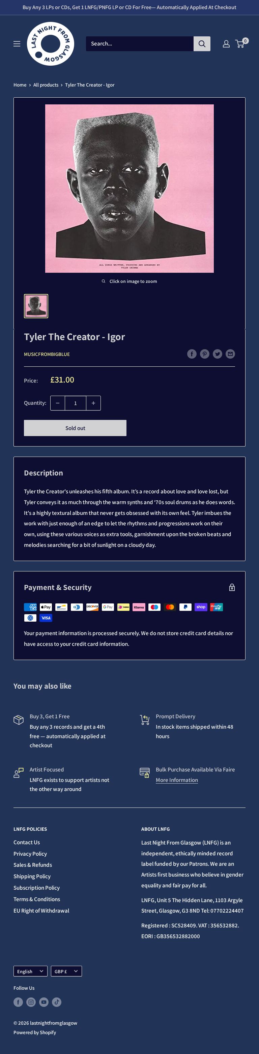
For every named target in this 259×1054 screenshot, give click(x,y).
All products (45, 84)
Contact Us (26, 842)
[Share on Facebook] (192, 353)
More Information (177, 780)
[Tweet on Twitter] (217, 353)
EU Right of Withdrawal (41, 910)
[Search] (202, 43)
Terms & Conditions (36, 899)
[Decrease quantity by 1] (58, 403)
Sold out (75, 428)
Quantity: (35, 402)
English (24, 971)
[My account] (226, 43)
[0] (240, 44)
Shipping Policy (32, 876)
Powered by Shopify (34, 1032)
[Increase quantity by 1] (93, 403)
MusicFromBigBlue (47, 354)
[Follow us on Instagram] (31, 1002)
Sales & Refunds (32, 864)
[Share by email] (230, 353)
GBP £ (61, 971)
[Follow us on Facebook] (18, 1002)
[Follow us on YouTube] (44, 1002)
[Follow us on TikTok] (56, 1002)
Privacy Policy (30, 853)
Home (20, 84)
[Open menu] (16, 43)
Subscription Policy (36, 887)
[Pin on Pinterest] (204, 353)
